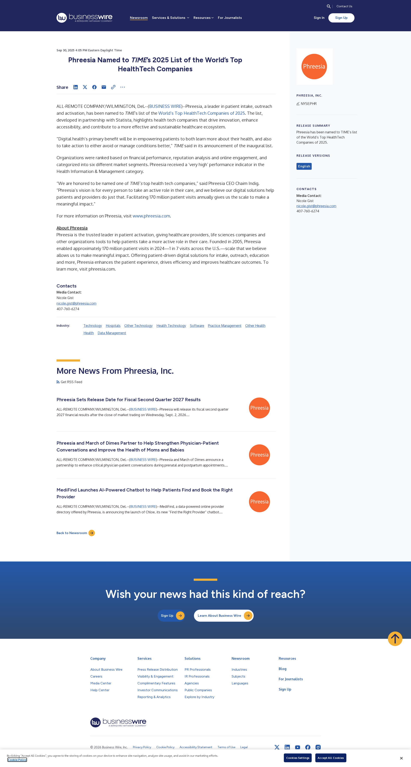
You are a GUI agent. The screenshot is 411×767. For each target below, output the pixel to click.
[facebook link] (307, 747)
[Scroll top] (395, 638)
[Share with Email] (103, 87)
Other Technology (138, 325)
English (304, 166)
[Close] (401, 758)
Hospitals (113, 325)
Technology (92, 325)
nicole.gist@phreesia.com (76, 303)
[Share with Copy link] (113, 87)
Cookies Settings (297, 758)
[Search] (329, 6)
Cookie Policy (17, 759)
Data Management (112, 333)
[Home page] (84, 18)
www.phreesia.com (151, 216)
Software (197, 325)
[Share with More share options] (122, 87)
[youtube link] (297, 747)
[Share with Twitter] (85, 87)
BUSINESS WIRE (165, 106)
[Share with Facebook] (94, 87)
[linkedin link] (287, 747)
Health (88, 333)
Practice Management (224, 325)
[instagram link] (318, 747)
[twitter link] (277, 747)
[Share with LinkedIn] (75, 87)
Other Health (255, 325)
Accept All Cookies (331, 758)
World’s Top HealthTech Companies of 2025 (201, 113)
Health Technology (171, 325)
